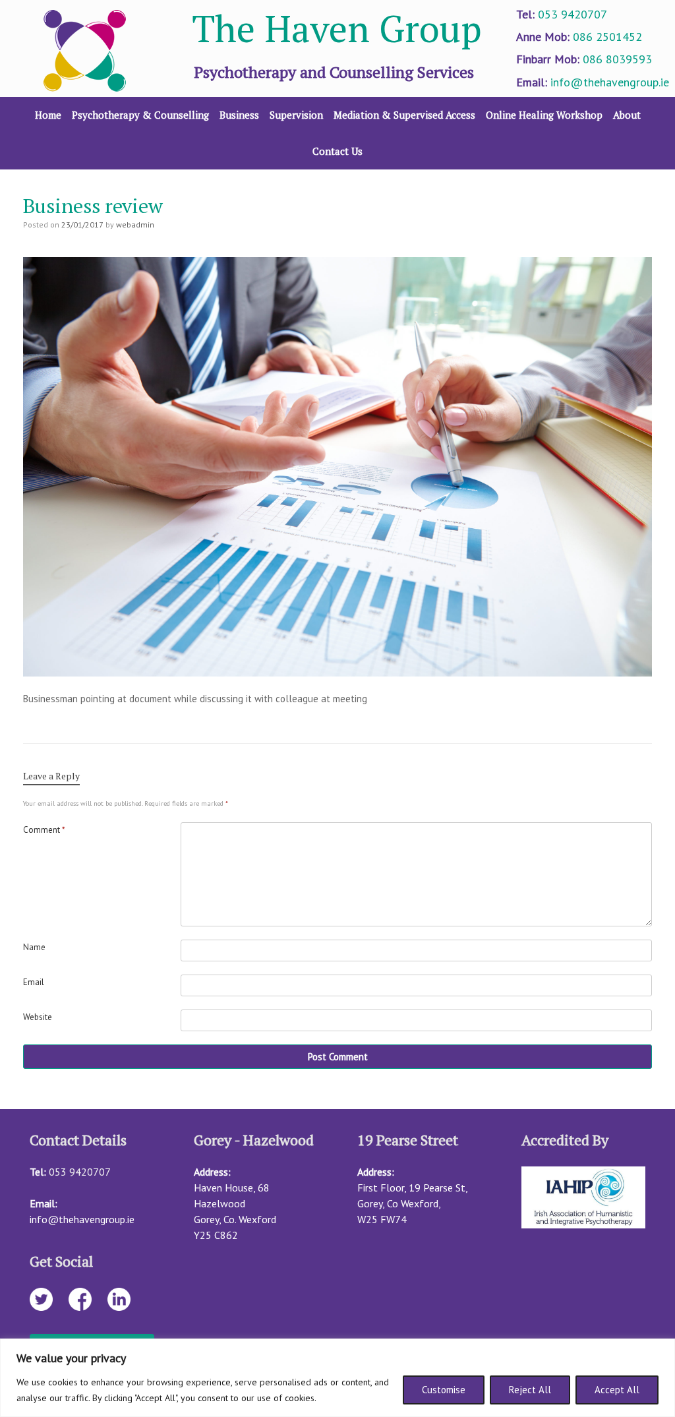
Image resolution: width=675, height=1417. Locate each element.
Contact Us (337, 151)
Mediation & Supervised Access (404, 114)
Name (34, 947)
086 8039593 (617, 59)
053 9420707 (572, 14)
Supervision (296, 114)
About (627, 114)
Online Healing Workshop (544, 114)
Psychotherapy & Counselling (140, 114)
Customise (443, 1389)
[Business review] (337, 673)
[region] (337, 1378)
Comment (44, 829)
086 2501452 (607, 36)
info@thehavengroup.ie (609, 82)
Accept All (617, 1389)
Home (48, 114)
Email (33, 982)
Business (239, 114)
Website (37, 1017)
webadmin (135, 224)
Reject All (530, 1389)
